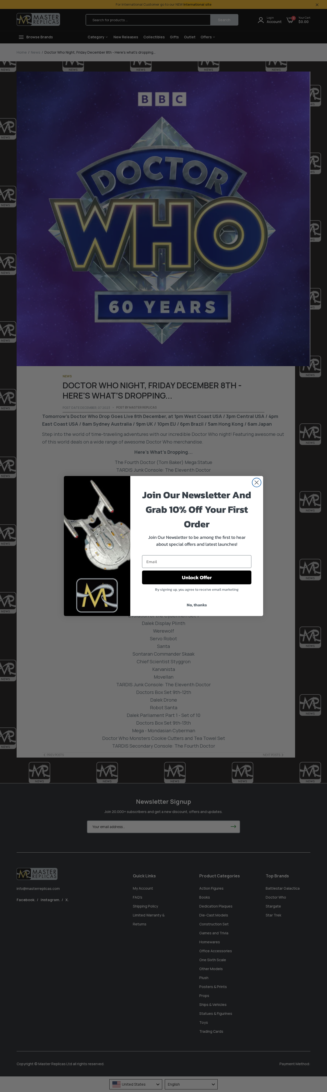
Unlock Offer (197, 577)
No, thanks (197, 605)
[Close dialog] (256, 482)
